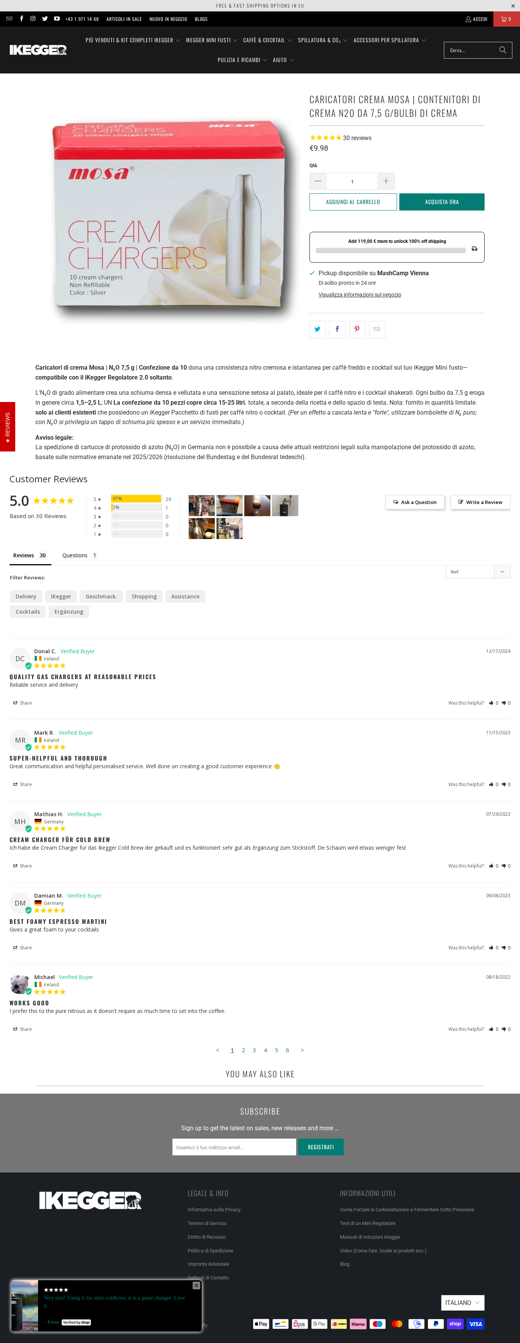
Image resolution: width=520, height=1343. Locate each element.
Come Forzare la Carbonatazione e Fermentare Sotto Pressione (407, 1209)
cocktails (28, 611)
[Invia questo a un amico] (377, 329)
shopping (144, 596)
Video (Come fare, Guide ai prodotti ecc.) (383, 1251)
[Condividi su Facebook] (337, 329)
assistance (185, 596)
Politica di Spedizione (210, 1251)
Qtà (313, 165)
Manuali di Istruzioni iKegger (370, 1237)
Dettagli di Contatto (208, 1278)
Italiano (458, 1302)
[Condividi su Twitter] (317, 329)
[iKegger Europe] (38, 50)
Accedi (480, 19)
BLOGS (201, 19)
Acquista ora (442, 202)
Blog (344, 1264)
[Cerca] (502, 50)
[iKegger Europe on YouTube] (56, 19)
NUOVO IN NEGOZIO (168, 19)
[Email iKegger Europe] (9, 19)
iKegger (61, 596)
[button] (133, 40)
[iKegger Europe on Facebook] (21, 19)
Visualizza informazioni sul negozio (360, 295)
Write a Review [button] (484, 502)
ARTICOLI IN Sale (124, 19)
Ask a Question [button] (419, 502)
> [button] (302, 1050)
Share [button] (25, 703)
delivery (26, 596)
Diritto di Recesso (207, 1237)
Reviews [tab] (23, 555)
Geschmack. (101, 596)
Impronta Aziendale (208, 1264)
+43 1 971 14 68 (82, 19)
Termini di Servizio (207, 1223)
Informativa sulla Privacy (214, 1209)
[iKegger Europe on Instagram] (33, 19)
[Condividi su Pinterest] (357, 329)
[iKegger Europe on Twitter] (44, 19)
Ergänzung (68, 611)
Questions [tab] (75, 555)
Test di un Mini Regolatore (368, 1223)
